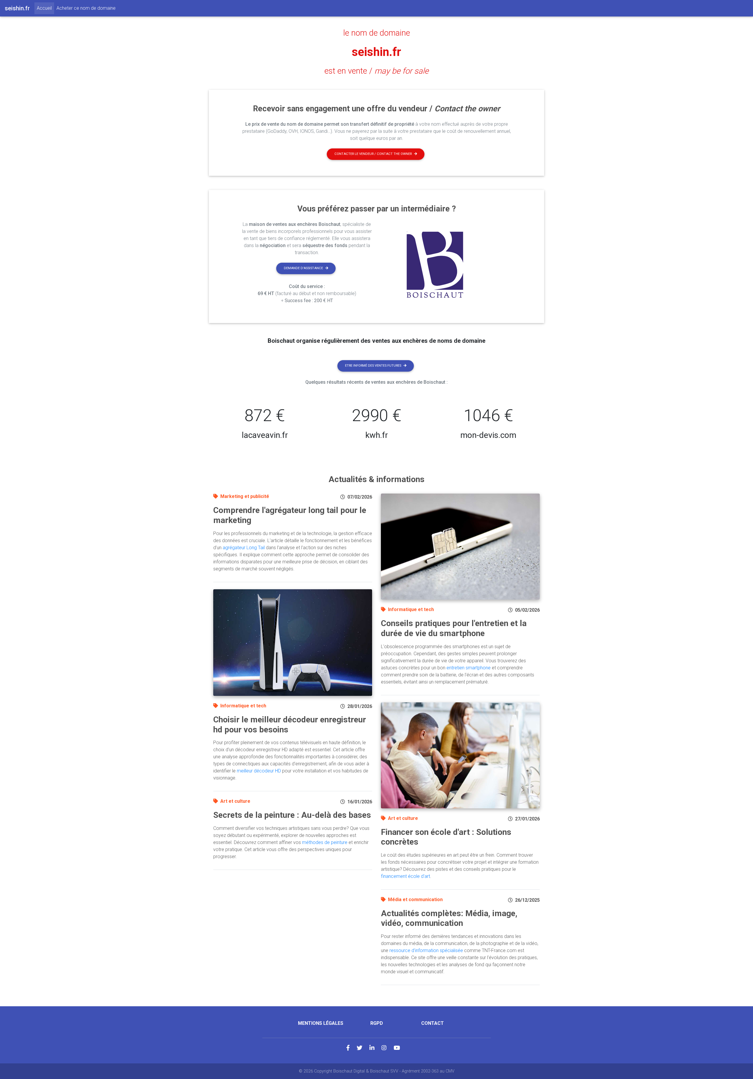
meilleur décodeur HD (259, 771)
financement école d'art (405, 876)
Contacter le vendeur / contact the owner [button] (373, 154)
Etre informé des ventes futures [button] (373, 366)
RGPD (376, 1023)
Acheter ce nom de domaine (86, 8)
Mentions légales (320, 1023)
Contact (432, 1023)
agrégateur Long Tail (244, 547)
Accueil (45, 8)
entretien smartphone (469, 668)
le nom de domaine (376, 33)
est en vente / (376, 71)
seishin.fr (376, 52)
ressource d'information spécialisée (426, 950)
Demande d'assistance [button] (303, 268)
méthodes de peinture (324, 842)
